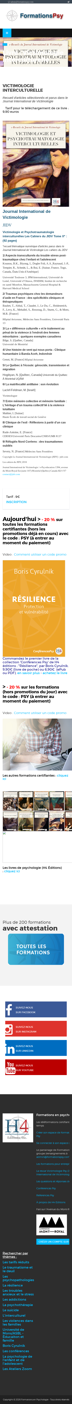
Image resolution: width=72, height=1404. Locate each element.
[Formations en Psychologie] (36, 16)
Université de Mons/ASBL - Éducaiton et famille (13, 1335)
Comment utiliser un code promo (40, 554)
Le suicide (11, 1310)
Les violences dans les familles (18, 1322)
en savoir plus (28, 673)
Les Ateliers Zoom (17, 1369)
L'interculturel (14, 1316)
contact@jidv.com (11, 474)
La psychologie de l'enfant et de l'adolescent (17, 1360)
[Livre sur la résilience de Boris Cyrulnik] (34, 608)
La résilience (13, 1285)
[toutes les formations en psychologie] (36, 949)
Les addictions (14, 1299)
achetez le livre (55, 673)
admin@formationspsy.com (53, 1156)
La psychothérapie (18, 1305)
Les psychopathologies (18, 1278)
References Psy (45, 1195)
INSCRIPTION (16, 502)
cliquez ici (12, 871)
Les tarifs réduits (16, 1262)
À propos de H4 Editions (50, 1202)
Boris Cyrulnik (14, 1346)
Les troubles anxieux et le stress (18, 1292)
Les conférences (16, 1351)
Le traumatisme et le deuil (18, 1269)
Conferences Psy (46, 1188)
